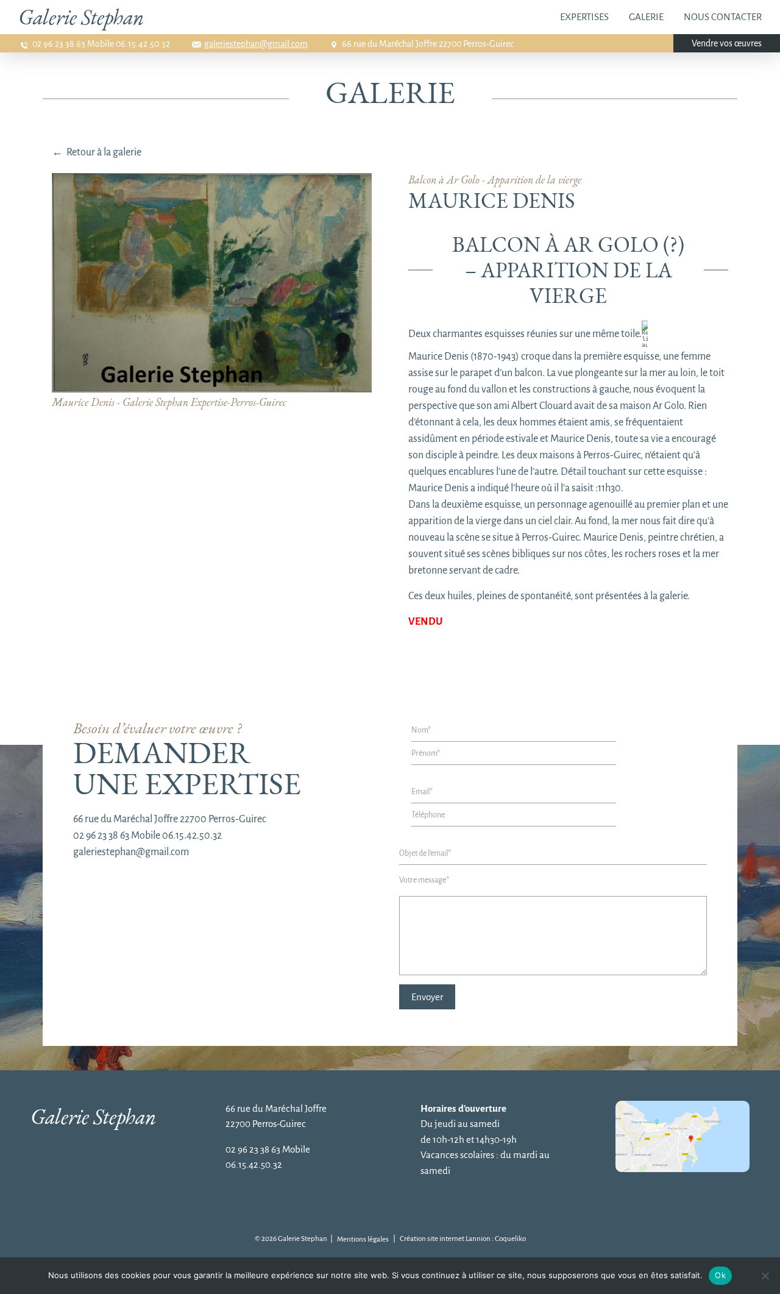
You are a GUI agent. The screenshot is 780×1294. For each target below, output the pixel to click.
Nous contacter (723, 17)
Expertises (584, 17)
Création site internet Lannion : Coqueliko (463, 1239)
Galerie (646, 17)
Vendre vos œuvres (727, 43)
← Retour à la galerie (96, 152)
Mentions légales (363, 1239)
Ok (720, 1275)
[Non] (765, 1276)
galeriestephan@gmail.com (256, 44)
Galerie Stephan (81, 16)
